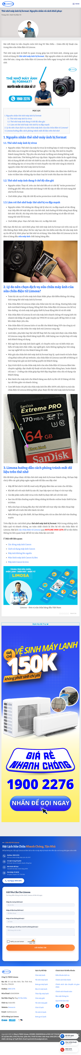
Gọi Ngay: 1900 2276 (15, 881)
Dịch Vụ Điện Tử (15, 15)
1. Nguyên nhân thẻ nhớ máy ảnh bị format (23, 115)
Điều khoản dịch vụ (62, 975)
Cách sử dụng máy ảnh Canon (21, 549)
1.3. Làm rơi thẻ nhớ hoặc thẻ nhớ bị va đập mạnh (28, 125)
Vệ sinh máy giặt (41, 1003)
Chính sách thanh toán (64, 991)
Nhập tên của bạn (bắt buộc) (14, 902)
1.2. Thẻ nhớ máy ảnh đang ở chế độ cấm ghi (26, 121)
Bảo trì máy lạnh (41, 989)
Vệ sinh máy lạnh (41, 980)
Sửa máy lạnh (40, 975)
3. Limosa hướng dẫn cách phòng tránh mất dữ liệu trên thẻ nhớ (32, 131)
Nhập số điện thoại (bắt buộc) (15, 910)
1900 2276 (11, 989)
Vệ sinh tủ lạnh (40, 1012)
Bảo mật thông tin (62, 996)
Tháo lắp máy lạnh (42, 994)
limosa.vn (11, 1007)
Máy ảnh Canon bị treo (18, 562)
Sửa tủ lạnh (39, 1007)
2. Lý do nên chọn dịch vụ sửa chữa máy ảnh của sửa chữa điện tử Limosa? (37, 128)
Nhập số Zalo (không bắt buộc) (15, 918)
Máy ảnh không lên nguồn (20, 553)
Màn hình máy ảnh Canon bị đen (23, 557)
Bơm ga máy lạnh (41, 984)
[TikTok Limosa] (62, 1006)
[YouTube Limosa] (67, 1006)
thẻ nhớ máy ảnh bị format (31, 56)
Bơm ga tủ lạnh (40, 1017)
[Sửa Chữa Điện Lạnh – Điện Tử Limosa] (17, 4)
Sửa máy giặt (40, 998)
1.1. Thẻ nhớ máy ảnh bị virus (19, 118)
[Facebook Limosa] (57, 1006)
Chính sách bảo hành (63, 980)
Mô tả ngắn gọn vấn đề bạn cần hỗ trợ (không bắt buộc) (22, 927)
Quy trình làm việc (62, 1001)
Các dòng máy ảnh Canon (19, 544)
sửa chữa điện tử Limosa (29, 530)
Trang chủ (5, 15)
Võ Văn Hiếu (22, 998)
